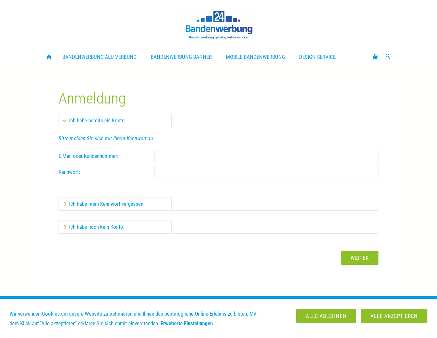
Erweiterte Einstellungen (187, 323)
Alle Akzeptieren (394, 316)
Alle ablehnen (326, 316)
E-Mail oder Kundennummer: (88, 156)
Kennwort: (69, 172)
